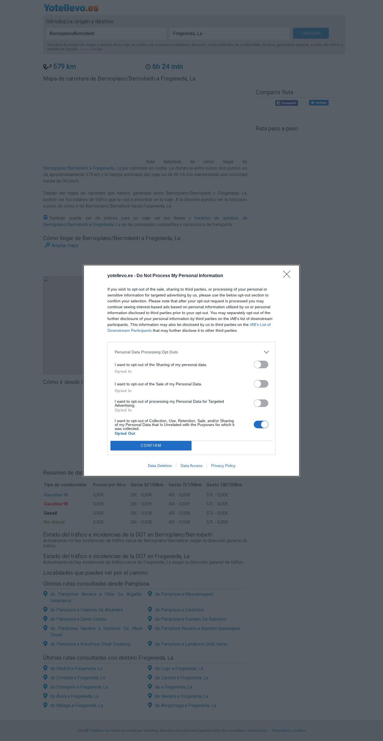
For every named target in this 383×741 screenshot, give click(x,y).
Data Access (191, 465)
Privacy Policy (223, 465)
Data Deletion (160, 465)
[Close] (288, 276)
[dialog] (191, 370)
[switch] (261, 364)
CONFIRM (151, 445)
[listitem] (191, 352)
